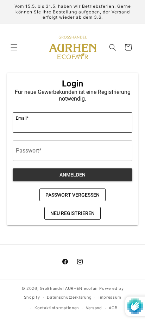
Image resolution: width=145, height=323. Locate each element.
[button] (14, 47)
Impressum (110, 297)
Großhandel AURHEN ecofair (69, 288)
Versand (94, 307)
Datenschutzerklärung (69, 297)
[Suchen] (112, 47)
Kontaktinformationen (56, 307)
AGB (113, 307)
